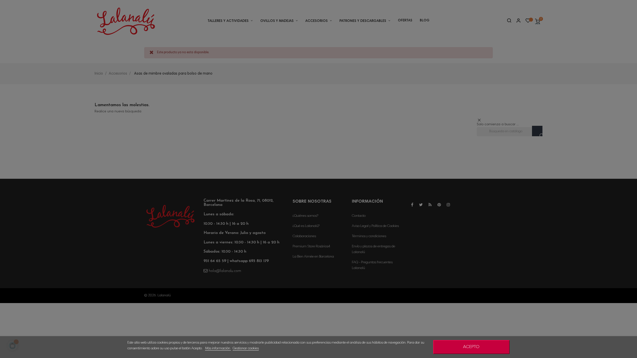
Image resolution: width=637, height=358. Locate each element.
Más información (218, 348)
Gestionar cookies (246, 348)
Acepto (471, 347)
